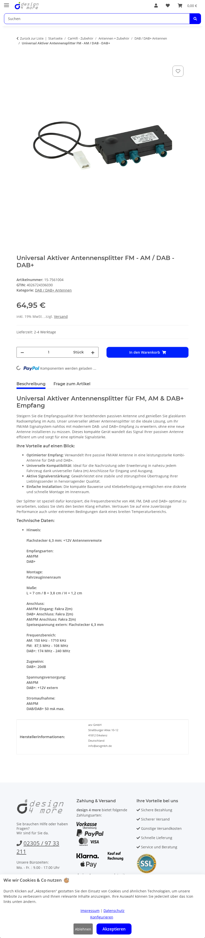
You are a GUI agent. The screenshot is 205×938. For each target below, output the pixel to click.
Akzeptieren (114, 929)
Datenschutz (114, 910)
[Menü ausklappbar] (6, 3)
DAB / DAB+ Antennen (53, 290)
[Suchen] (195, 18)
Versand (61, 316)
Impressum (90, 910)
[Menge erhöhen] (92, 352)
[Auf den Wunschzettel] (178, 71)
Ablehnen (83, 929)
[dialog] (102, 906)
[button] (156, 6)
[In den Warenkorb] (20, 59)
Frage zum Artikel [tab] (72, 383)
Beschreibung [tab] (31, 383)
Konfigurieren (101, 917)
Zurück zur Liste (32, 38)
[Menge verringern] (22, 352)
